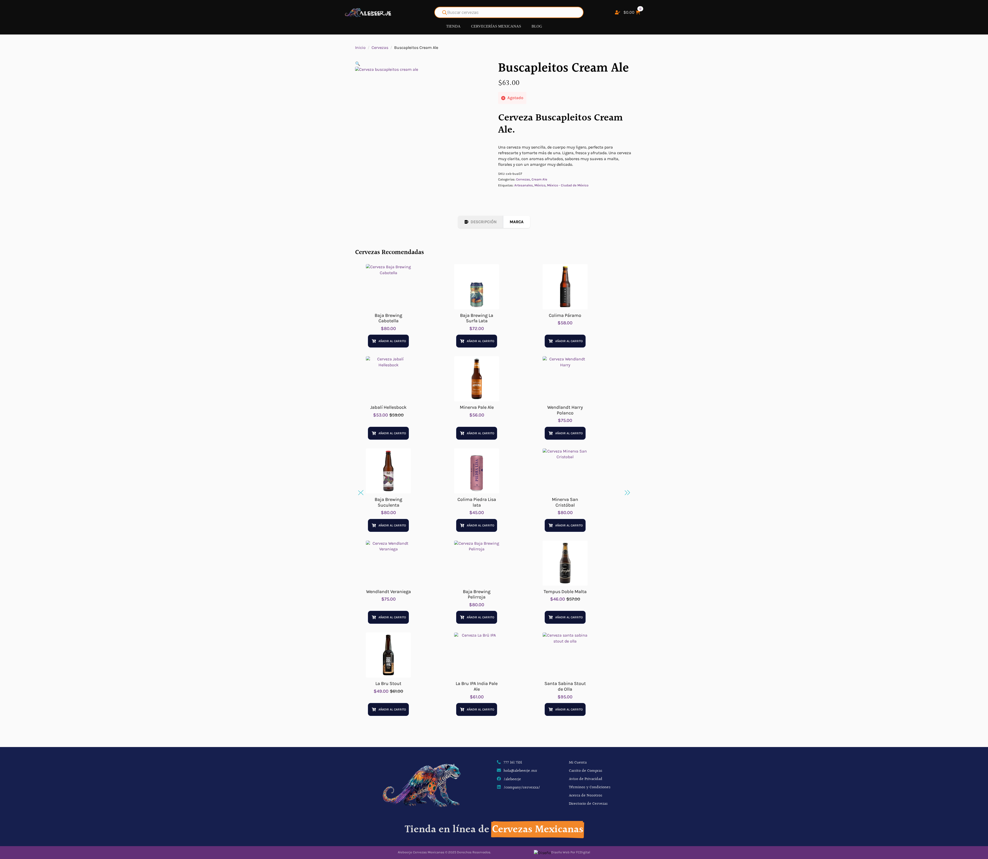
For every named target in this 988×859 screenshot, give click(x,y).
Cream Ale (539, 179)
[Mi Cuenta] (617, 12)
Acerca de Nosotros (585, 795)
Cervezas (380, 47)
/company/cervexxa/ (522, 788)
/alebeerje (512, 779)
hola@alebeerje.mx (520, 771)
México (539, 185)
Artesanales (523, 185)
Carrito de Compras (585, 771)
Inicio (360, 47)
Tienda (453, 26)
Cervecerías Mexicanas (496, 26)
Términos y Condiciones (590, 787)
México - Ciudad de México (567, 185)
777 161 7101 (513, 763)
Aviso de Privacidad (585, 779)
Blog (537, 26)
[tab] (480, 222)
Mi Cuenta (578, 762)
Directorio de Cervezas (588, 804)
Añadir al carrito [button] (392, 341)
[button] (357, 63)
